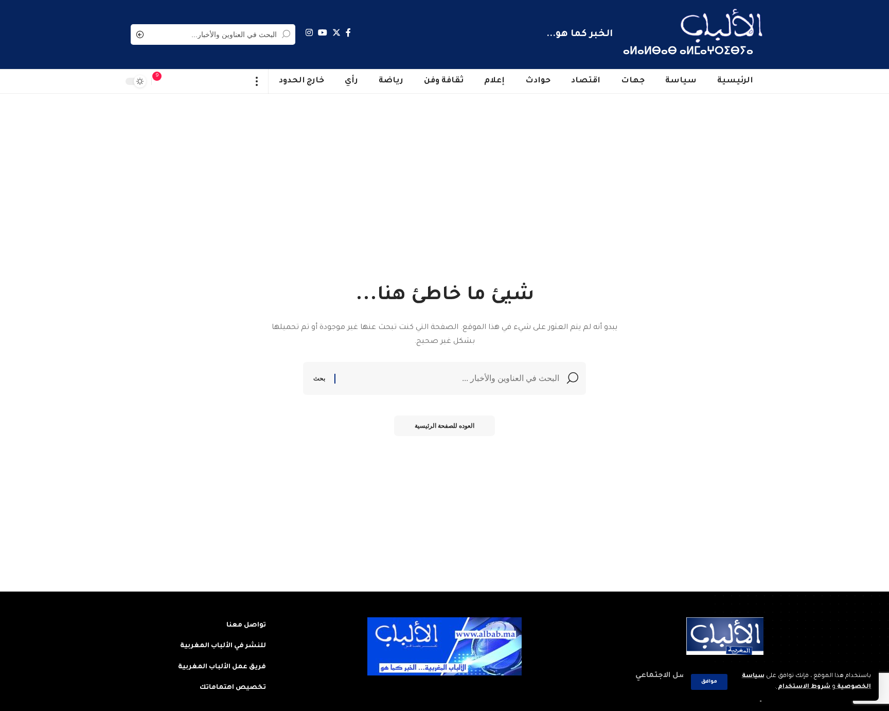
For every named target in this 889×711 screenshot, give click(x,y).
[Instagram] (309, 33)
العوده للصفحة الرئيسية (444, 425)
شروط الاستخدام (803, 687)
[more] (257, 81)
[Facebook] (348, 33)
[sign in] (177, 81)
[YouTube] (322, 33)
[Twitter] (336, 33)
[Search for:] (451, 378)
